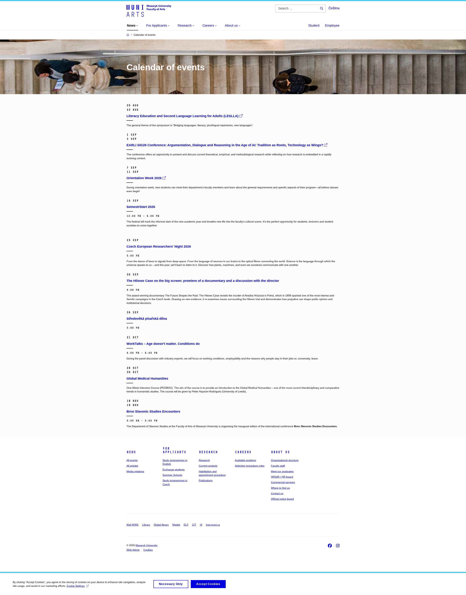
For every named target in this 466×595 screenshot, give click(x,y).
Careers (243, 452)
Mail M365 (133, 524)
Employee (332, 25)
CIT (194, 524)
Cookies (148, 549)
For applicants (174, 450)
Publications (206, 480)
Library (146, 524)
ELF (186, 524)
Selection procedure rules (249, 465)
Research (208, 452)
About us (280, 452)
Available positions (245, 460)
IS (201, 524)
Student (313, 25)
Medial (176, 524)
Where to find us (280, 487)
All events (132, 460)
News (131, 452)
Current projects (208, 465)
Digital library (161, 524)
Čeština (333, 8)
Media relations (135, 471)
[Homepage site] (149, 10)
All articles (132, 465)
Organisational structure (285, 460)
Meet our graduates (282, 471)
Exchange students (174, 469)
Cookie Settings (76, 585)
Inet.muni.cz (213, 524)
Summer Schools (172, 475)
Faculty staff (278, 465)
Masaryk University (146, 545)
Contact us (277, 493)
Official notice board (282, 498)
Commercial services (283, 482)
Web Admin (133, 549)
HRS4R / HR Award (282, 476)
